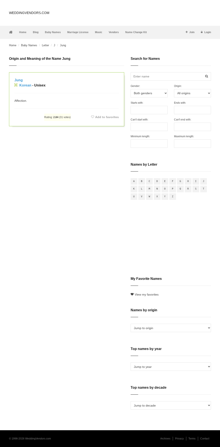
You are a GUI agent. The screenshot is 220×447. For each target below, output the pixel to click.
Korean (25, 85)
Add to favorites (107, 117)
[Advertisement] (66, 142)
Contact (204, 438)
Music (98, 32)
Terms (192, 438)
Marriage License (78, 32)
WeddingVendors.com (29, 13)
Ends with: (180, 102)
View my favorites (147, 294)
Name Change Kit (136, 32)
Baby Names (53, 32)
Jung (18, 80)
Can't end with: (182, 119)
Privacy (179, 438)
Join (191, 32)
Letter (45, 45)
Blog (35, 32)
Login (207, 32)
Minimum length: (140, 136)
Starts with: (137, 102)
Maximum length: (184, 136)
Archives (165, 438)
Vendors (114, 32)
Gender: (135, 86)
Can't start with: (139, 119)
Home (22, 32)
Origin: (178, 86)
